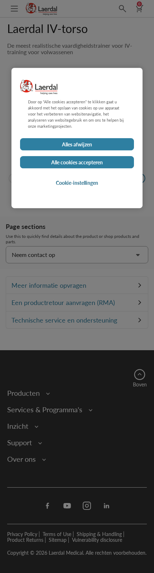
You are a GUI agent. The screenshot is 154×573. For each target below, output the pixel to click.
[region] (77, 138)
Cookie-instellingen (77, 182)
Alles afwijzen (77, 144)
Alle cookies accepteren (77, 162)
